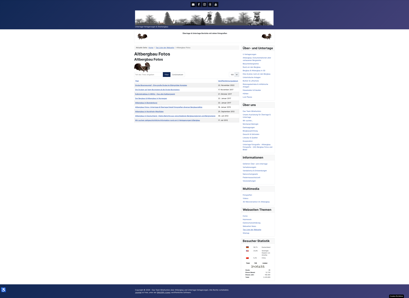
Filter (167, 75)
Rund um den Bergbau (252, 67)
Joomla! (138, 292)
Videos (245, 198)
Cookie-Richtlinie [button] (396, 296)
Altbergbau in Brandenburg (146, 103)
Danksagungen (249, 127)
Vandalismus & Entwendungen (255, 171)
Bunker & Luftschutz (251, 81)
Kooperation (248, 141)
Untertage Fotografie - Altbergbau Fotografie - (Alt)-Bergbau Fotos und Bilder (257, 147)
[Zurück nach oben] (405, 294)
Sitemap (246, 233)
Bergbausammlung (250, 131)
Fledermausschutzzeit (251, 177)
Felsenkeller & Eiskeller (252, 90)
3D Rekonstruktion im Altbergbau (256, 202)
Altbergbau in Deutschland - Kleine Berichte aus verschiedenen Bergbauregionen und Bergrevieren (175, 116)
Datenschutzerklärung (251, 223)
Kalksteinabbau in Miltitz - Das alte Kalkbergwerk (155, 94)
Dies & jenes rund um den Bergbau (256, 74)
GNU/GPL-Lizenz (163, 292)
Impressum (247, 219)
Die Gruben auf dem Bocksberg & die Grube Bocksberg (157, 90)
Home (245, 216)
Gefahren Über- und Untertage (255, 164)
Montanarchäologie (250, 124)
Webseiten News (249, 226)
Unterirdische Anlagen (252, 77)
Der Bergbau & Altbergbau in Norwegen (151, 98)
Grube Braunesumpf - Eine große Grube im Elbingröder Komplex (161, 85)
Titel (137, 81)
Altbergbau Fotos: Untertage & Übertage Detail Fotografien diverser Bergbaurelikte (168, 107)
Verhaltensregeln (249, 167)
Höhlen (245, 94)
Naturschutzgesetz (250, 174)
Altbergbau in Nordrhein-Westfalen (149, 111)
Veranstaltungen (249, 181)
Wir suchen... (248, 120)
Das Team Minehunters (252, 111)
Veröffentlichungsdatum (228, 81)
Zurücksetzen (177, 75)
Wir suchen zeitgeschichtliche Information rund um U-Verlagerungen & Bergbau (167, 120)
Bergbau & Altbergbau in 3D (254, 70)
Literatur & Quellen (250, 138)
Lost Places (247, 97)
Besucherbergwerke (251, 64)
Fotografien (247, 195)
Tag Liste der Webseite (252, 230)
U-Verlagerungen (249, 54)
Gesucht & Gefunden (251, 134)
